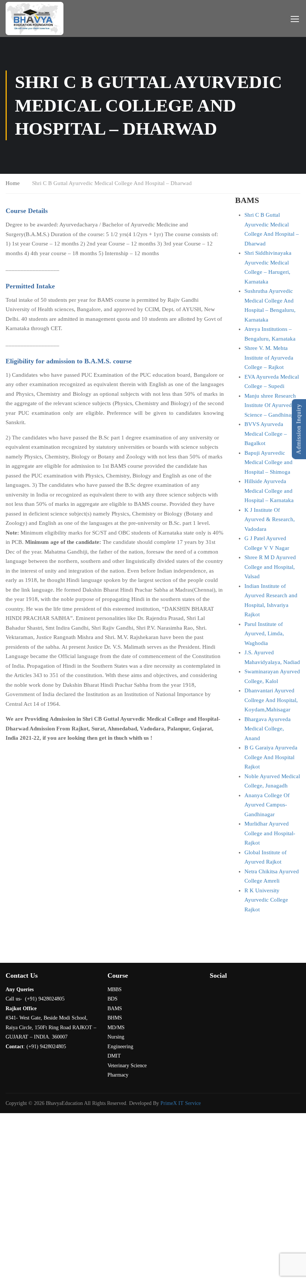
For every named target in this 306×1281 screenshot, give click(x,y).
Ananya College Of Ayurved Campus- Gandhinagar (267, 804)
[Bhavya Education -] (34, 18)
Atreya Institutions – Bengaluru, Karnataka (270, 334)
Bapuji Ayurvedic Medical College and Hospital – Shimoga (268, 462)
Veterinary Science (127, 1065)
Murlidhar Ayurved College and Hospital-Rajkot (269, 833)
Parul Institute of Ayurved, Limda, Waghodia (264, 633)
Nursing (115, 1037)
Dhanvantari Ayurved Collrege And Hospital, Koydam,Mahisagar (271, 700)
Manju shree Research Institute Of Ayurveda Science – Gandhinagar (271, 405)
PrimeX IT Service (180, 1103)
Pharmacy (117, 1075)
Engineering (120, 1046)
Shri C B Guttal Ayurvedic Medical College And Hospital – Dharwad (271, 229)
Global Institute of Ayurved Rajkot (265, 857)
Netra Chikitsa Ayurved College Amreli (271, 876)
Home (13, 183)
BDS (112, 999)
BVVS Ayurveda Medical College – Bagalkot (265, 433)
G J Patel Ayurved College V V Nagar (266, 543)
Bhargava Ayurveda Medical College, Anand (267, 728)
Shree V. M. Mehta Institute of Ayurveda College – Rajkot (268, 357)
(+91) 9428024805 (46, 1046)
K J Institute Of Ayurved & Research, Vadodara (269, 519)
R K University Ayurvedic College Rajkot (266, 899)
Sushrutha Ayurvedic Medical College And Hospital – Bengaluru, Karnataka (270, 305)
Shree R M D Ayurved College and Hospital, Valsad (270, 566)
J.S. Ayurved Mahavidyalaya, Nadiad (272, 657)
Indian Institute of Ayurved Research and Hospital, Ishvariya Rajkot (270, 600)
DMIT (114, 1056)
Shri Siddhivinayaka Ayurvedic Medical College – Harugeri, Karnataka (267, 267)
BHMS (114, 1018)
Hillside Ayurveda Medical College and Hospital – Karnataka (269, 490)
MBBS (114, 989)
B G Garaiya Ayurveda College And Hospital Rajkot (270, 757)
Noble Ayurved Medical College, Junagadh (272, 781)
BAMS (114, 1008)
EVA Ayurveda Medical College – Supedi (271, 381)
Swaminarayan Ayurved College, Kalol (272, 676)
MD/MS (116, 1027)
